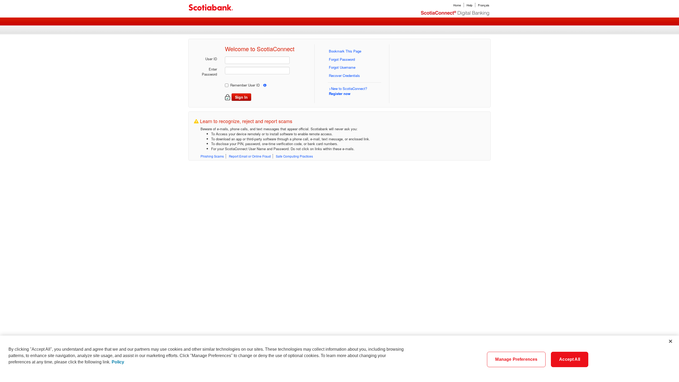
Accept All (569, 359)
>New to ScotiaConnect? (348, 91)
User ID (211, 59)
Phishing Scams (212, 156)
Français (483, 5)
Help (469, 5)
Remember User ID (245, 85)
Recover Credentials (344, 75)
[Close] (670, 341)
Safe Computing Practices (294, 156)
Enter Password (209, 72)
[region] (339, 359)
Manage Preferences (516, 359)
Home (457, 5)
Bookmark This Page (345, 51)
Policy (118, 362)
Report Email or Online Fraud (250, 156)
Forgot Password (342, 59)
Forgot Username (342, 67)
